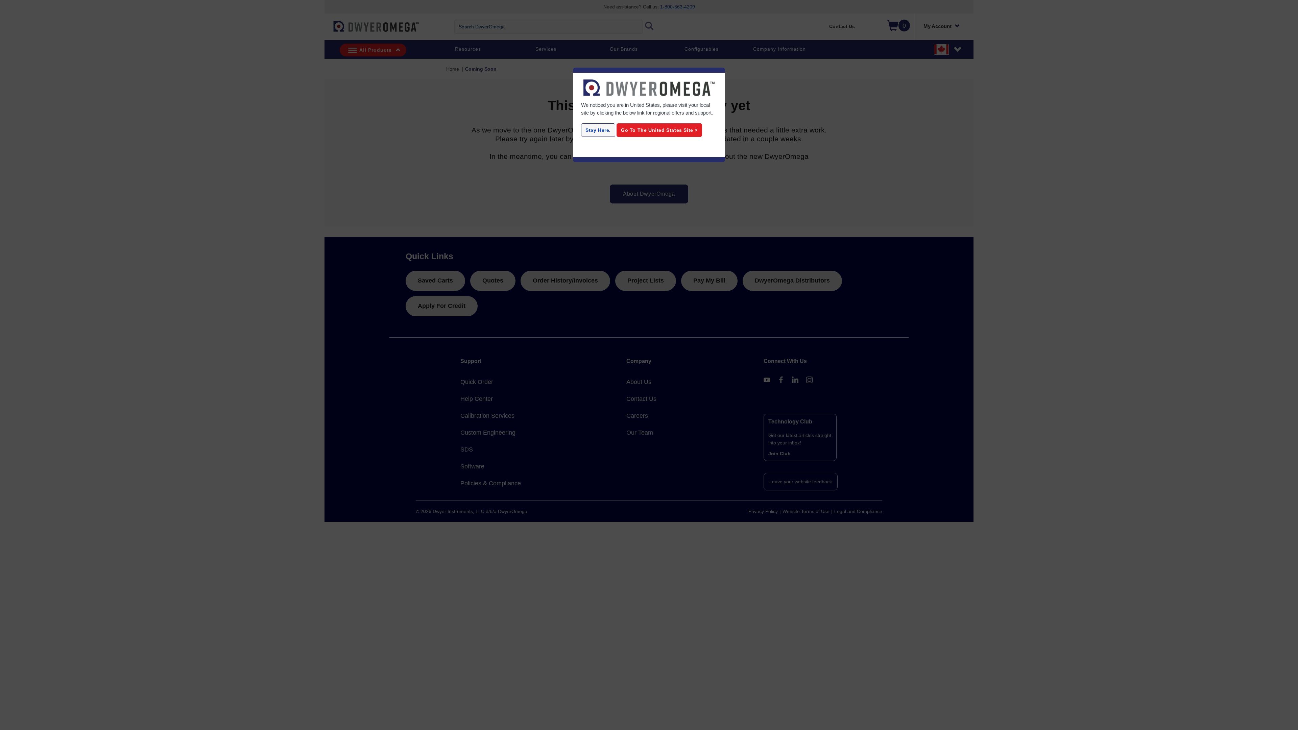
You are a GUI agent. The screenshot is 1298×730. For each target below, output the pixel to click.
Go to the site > (659, 130)
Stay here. (598, 130)
